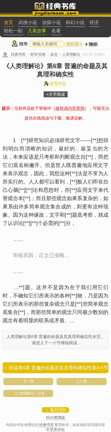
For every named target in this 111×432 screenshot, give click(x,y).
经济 (94, 22)
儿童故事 (37, 30)
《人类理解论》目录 (28, 393)
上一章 (81, 381)
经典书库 (18, 54)
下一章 (28, 381)
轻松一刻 (13, 30)
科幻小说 (75, 22)
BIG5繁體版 (55, 417)
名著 (56, 30)
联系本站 (57, 429)
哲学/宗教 (38, 54)
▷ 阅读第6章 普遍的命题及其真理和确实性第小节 (55, 367)
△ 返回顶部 (55, 410)
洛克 (54, 54)
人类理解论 (71, 54)
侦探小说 (51, 22)
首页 (8, 22)
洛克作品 (58, 83)
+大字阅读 (55, 94)
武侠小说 (27, 22)
